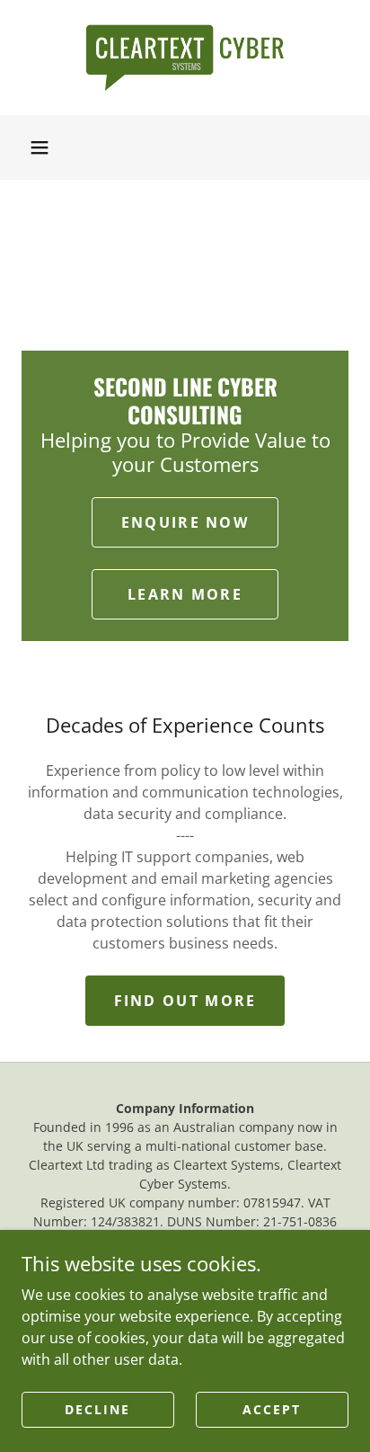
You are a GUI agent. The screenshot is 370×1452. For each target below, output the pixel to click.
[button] (39, 147)
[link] (185, 58)
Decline (97, 1409)
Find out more (185, 1001)
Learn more (185, 594)
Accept (271, 1409)
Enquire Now (185, 522)
